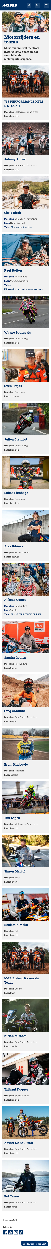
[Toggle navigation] (46, 5)
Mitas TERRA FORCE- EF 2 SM (26, 614)
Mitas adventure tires (21, 227)
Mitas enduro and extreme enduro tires (23, 289)
